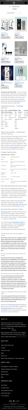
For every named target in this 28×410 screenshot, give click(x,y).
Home (10, 6)
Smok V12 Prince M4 (19, 82)
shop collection (15, 147)
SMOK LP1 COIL (4, 34)
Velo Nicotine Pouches (7, 390)
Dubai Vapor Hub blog (7, 308)
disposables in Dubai (17, 222)
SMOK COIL (17, 34)
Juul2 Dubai (4, 385)
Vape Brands (4, 371)
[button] (2, 3)
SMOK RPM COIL (18, 58)
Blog (2, 377)
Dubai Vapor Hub (18, 101)
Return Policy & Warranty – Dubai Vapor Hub (12, 358)
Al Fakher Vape (5, 387)
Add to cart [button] (5, 87)
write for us (4, 355)
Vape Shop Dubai (5, 393)
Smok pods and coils (18, 204)
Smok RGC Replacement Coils (6, 83)
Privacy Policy (14, 403)
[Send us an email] (22, 336)
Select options (5, 37)
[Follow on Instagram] (20, 336)
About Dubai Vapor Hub (7, 345)
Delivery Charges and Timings (9, 369)
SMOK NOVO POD (5, 58)
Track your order (5, 350)
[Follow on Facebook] (17, 336)
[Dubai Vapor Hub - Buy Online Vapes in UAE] (14, 3)
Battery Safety (5, 374)
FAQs (2, 353)
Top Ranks (24, 408)
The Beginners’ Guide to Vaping (9, 366)
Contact (3, 348)
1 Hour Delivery (5, 395)
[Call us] (25, 336)
